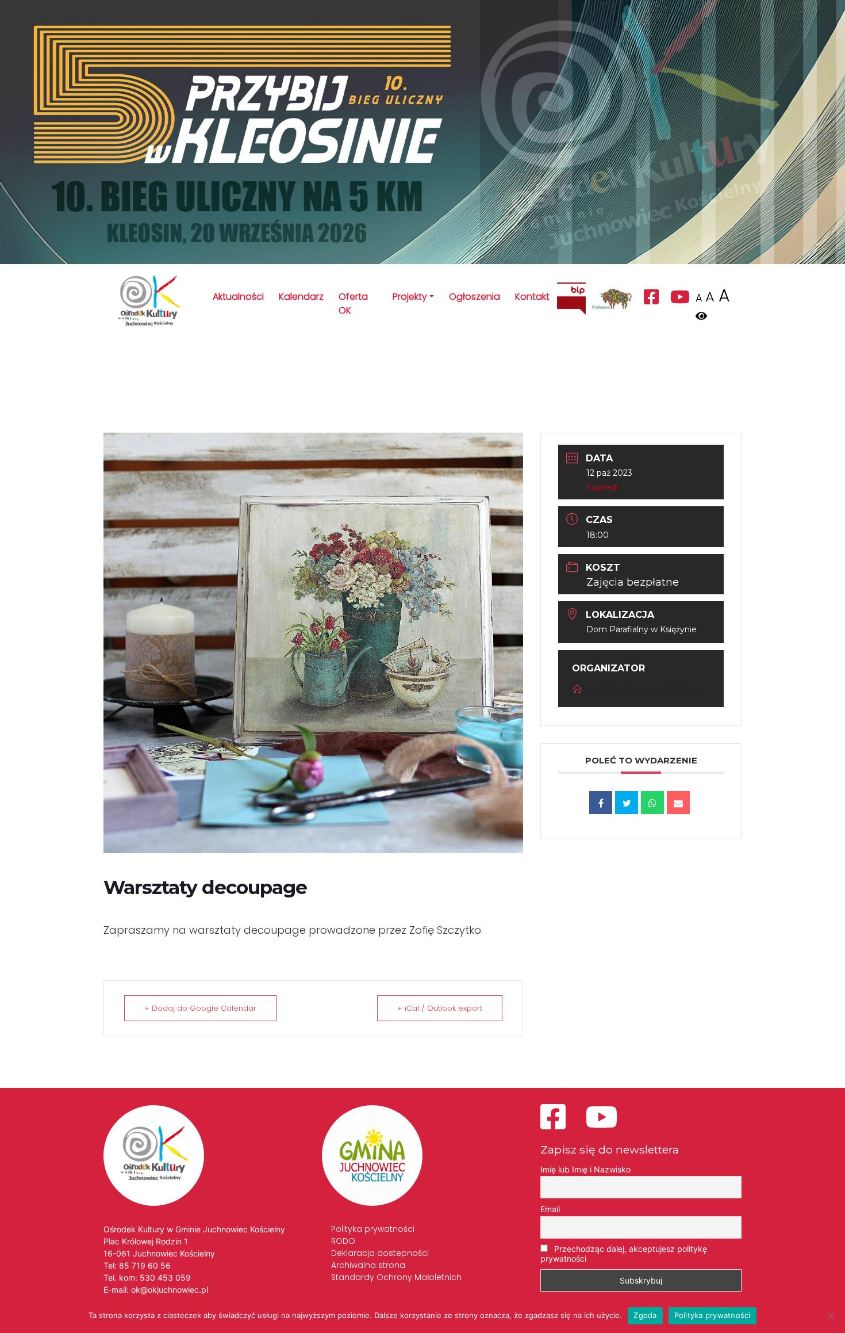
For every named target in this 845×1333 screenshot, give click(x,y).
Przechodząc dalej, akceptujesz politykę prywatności (623, 1253)
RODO (343, 1241)
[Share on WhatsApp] (652, 802)
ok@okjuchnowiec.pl (169, 1289)
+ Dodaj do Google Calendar (200, 1008)
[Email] (678, 802)
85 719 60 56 (145, 1265)
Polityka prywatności (372, 1228)
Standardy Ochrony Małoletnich (396, 1277)
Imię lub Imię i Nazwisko (585, 1169)
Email (550, 1209)
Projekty (410, 296)
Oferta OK (353, 303)
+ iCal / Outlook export (439, 1008)
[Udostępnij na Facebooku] (600, 802)
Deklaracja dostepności (380, 1253)
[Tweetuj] (626, 802)
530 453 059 (165, 1277)
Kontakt (532, 296)
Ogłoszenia (474, 296)
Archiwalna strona (368, 1265)
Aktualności (238, 296)
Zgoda (644, 1315)
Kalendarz (301, 296)
